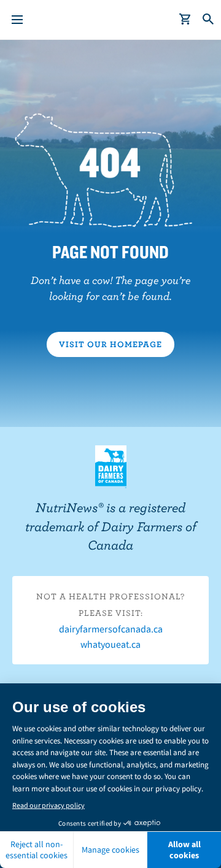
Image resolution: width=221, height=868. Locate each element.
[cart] (185, 19)
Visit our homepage (110, 344)
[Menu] (17, 19)
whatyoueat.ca (110, 644)
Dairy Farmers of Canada (110, 466)
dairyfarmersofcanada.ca (111, 629)
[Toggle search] (208, 19)
